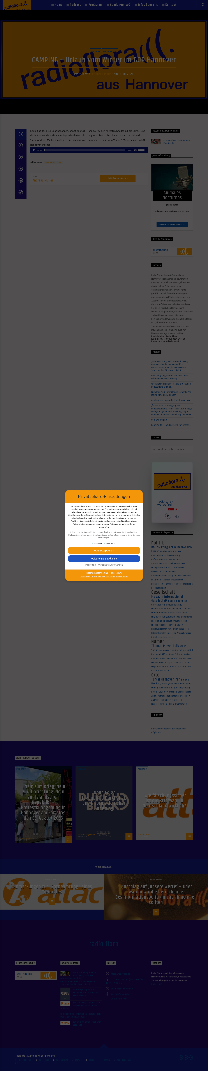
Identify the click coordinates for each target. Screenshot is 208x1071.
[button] (104, 558)
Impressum (116, 573)
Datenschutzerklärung (97, 573)
